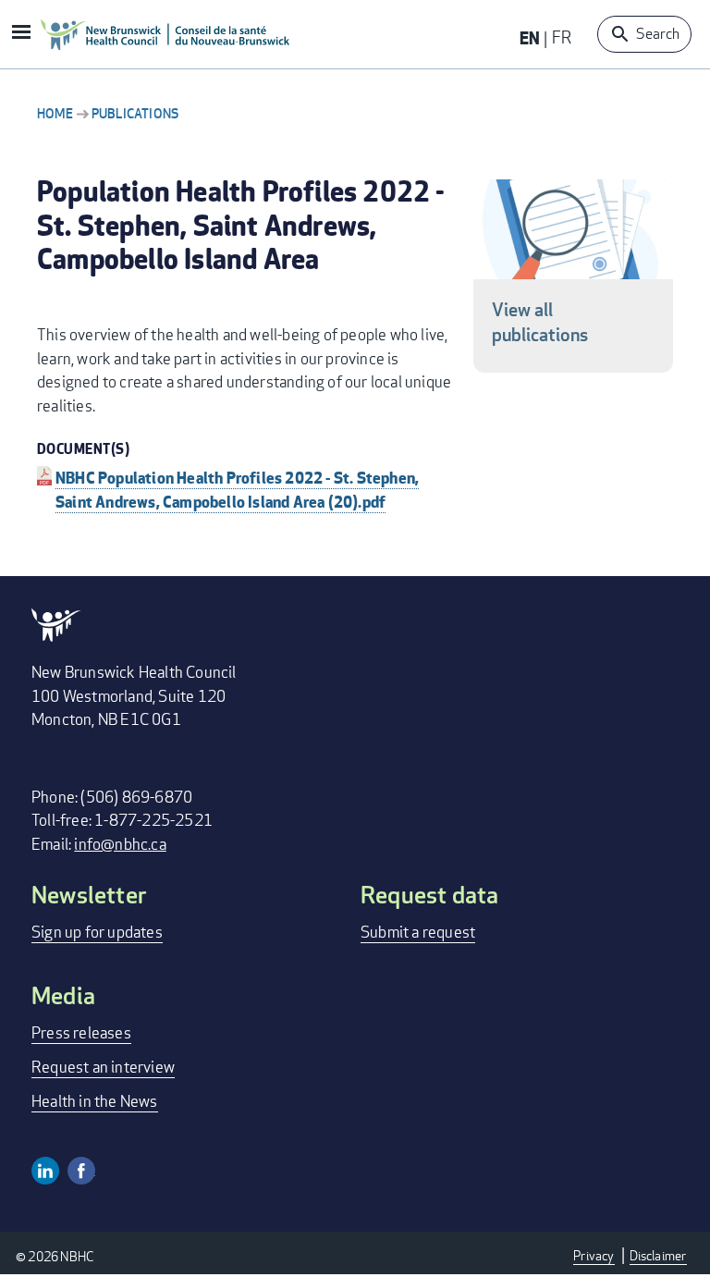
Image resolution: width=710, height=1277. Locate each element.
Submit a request (418, 931)
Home (55, 113)
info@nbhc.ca (119, 843)
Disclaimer (658, 1255)
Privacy (593, 1255)
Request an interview (103, 1066)
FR (561, 37)
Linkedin (45, 1171)
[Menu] (20, 34)
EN (530, 37)
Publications (135, 113)
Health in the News (94, 1100)
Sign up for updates (97, 931)
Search (657, 33)
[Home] (165, 34)
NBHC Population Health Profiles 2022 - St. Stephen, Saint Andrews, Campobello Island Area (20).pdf (237, 489)
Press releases (81, 1032)
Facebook (81, 1171)
